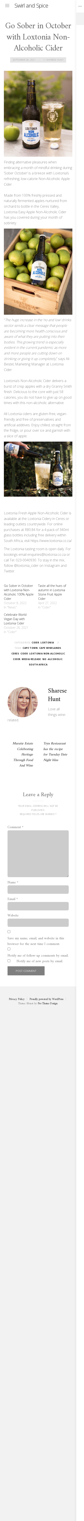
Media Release (31, 659)
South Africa (38, 664)
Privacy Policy (17, 999)
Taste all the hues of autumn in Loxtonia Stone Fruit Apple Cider (52, 592)
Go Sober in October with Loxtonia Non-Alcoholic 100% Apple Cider (19, 592)
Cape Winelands (50, 647)
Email (13, 899)
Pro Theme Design (48, 1003)
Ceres (15, 653)
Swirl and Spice (31, 5)
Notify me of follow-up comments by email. (38, 956)
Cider (35, 642)
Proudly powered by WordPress (46, 999)
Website (13, 916)
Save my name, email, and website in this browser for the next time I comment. (36, 941)
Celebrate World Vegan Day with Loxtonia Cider (15, 619)
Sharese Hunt (55, 59)
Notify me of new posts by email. (40, 961)
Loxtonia (47, 642)
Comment (15, 827)
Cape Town (30, 647)
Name (13, 883)
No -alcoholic (52, 659)
